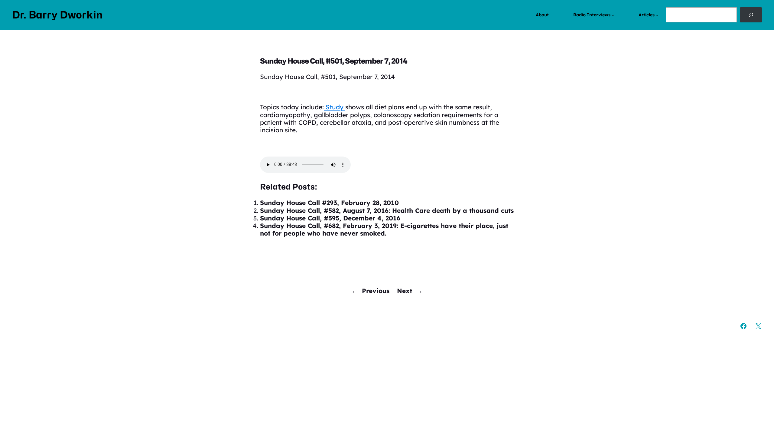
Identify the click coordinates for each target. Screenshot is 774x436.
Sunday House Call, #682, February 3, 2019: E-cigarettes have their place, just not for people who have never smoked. (384, 229)
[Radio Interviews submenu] (613, 15)
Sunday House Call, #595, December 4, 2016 (330, 218)
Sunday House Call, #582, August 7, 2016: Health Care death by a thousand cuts (387, 210)
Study (334, 107)
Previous (375, 291)
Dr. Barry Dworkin (57, 15)
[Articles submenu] (657, 15)
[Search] (751, 14)
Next (404, 291)
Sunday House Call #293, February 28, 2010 (329, 202)
